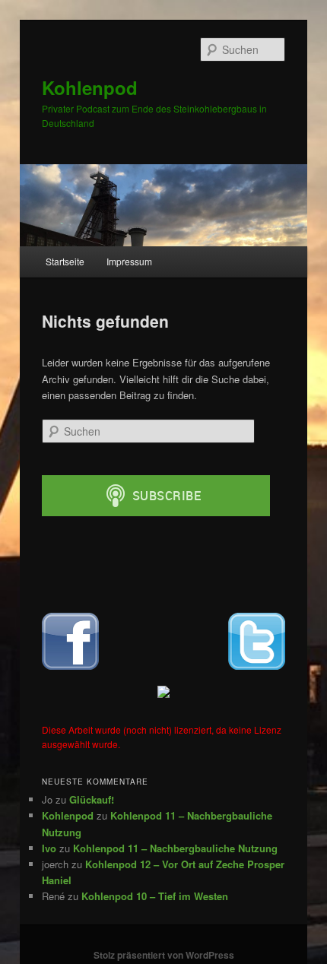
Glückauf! (91, 799)
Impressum (129, 261)
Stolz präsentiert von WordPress (164, 955)
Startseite (65, 261)
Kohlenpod (90, 87)
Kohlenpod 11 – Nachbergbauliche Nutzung (175, 848)
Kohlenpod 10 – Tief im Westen (154, 896)
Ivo (49, 848)
